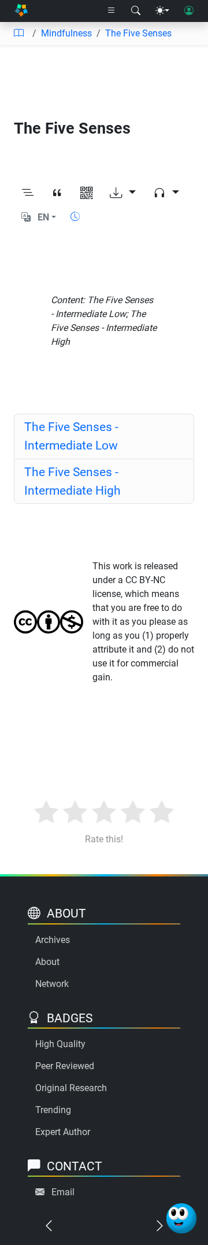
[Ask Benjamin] (181, 1218)
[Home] (21, 11)
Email (63, 1192)
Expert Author (62, 1131)
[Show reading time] (75, 217)
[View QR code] (86, 193)
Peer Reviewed (64, 1065)
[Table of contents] (18, 33)
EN (43, 217)
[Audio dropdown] (166, 193)
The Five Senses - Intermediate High (72, 481)
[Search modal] (136, 11)
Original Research (71, 1087)
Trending (53, 1109)
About (47, 961)
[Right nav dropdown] (111, 11)
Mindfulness (66, 33)
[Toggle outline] (27, 193)
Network (52, 983)
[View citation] (56, 193)
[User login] (189, 11)
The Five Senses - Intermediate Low (71, 435)
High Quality (60, 1043)
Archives (52, 939)
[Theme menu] (162, 11)
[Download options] (122, 193)
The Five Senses (138, 33)
